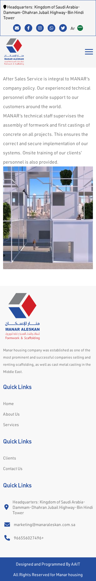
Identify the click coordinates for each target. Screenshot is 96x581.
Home (8, 403)
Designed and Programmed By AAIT (48, 564)
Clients (9, 458)
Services (11, 424)
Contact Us (13, 468)
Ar (73, 28)
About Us (11, 414)
